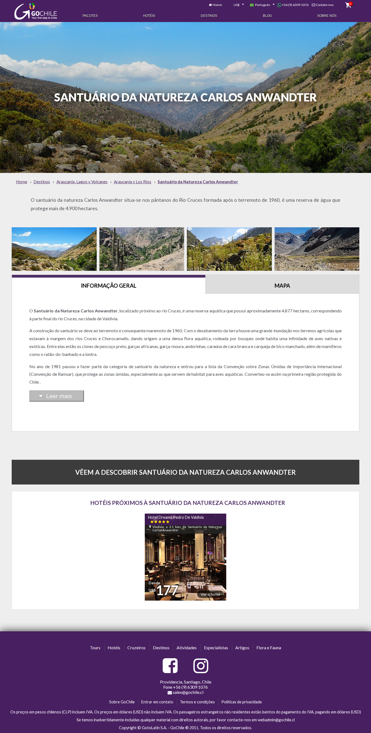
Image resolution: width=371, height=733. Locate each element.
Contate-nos (325, 5)
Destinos (209, 16)
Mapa (282, 285)
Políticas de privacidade (241, 702)
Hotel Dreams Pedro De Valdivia (176, 519)
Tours (95, 647)
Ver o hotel (210, 594)
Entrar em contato (157, 702)
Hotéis (149, 16)
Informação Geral (108, 285)
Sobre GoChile (122, 702)
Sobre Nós (327, 16)
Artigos (242, 647)
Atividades (187, 647)
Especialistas (216, 647)
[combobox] (235, 5)
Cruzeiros (136, 647)
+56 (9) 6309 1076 (295, 5)
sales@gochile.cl (188, 692)
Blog (267, 16)
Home (217, 5)
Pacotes (90, 16)
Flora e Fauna (268, 647)
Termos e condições (197, 702)
